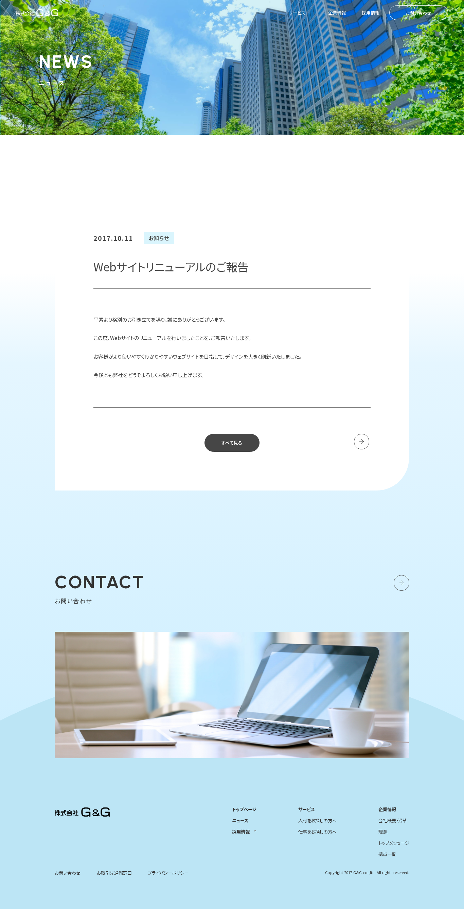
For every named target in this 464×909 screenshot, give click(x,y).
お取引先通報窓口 (114, 873)
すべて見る (231, 443)
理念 (382, 831)
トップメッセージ (393, 843)
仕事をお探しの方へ (317, 831)
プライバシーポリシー (168, 873)
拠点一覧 (387, 854)
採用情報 (370, 13)
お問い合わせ (418, 13)
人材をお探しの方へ (317, 820)
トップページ (244, 809)
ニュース (240, 820)
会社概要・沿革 (392, 820)
